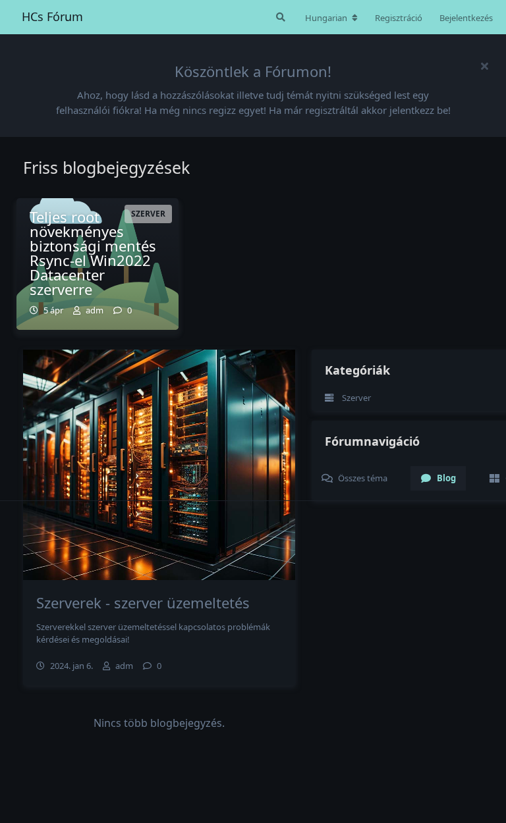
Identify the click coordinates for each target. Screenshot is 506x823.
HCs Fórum (52, 16)
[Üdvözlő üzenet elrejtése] (484, 66)
